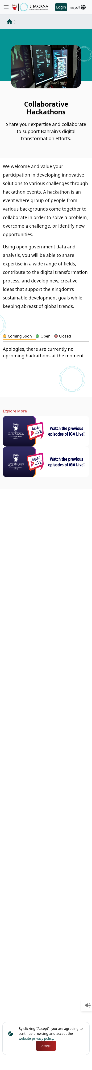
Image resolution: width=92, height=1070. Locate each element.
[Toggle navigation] (6, 7)
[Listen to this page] (88, 1005)
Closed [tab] (65, 336)
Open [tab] (45, 336)
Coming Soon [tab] (20, 336)
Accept (46, 1046)
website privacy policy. (36, 1038)
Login (61, 7)
